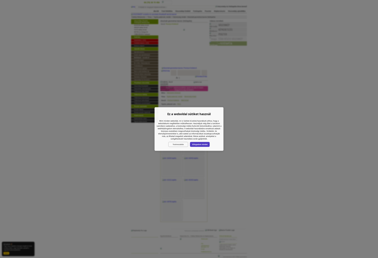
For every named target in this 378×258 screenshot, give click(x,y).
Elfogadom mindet (200, 144)
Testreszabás (178, 144)
